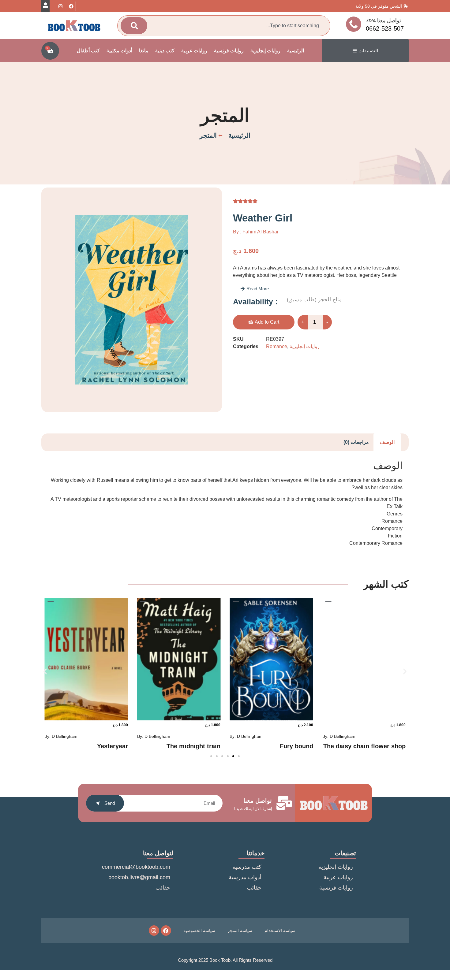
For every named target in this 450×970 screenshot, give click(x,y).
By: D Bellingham (338, 736)
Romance (276, 346)
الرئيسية (295, 50)
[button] (254, 289)
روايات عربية (194, 50)
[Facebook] (71, 6)
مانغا (143, 50)
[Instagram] (60, 6)
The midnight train (193, 746)
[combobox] (237, 25)
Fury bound (296, 746)
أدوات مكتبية (119, 50)
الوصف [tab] (387, 442)
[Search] (134, 25)
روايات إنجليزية (265, 50)
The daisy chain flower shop (364, 746)
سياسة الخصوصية (199, 930)
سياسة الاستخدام (279, 930)
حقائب (254, 888)
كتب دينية (164, 50)
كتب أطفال (88, 50)
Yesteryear (112, 746)
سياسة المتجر (239, 930)
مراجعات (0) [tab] (356, 442)
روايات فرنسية (229, 50)
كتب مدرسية (246, 867)
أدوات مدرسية (245, 877)
